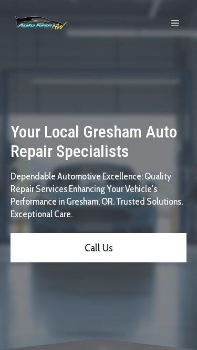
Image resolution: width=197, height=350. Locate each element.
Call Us (99, 247)
